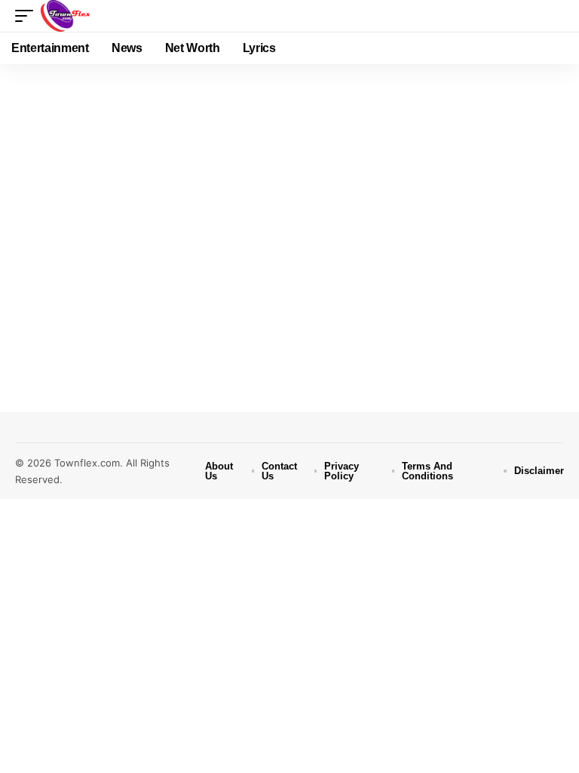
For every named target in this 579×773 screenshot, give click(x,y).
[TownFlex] (68, 16)
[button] (28, 16)
